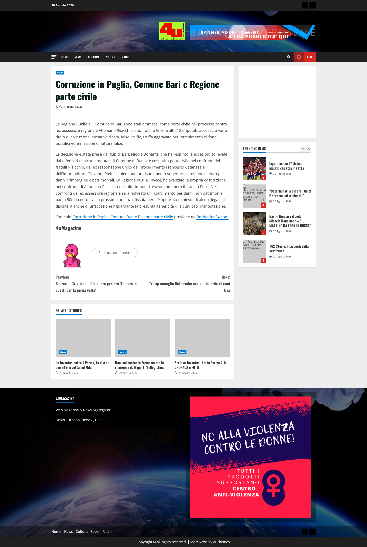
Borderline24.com (212, 216)
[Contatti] (305, 5)
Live (309, 57)
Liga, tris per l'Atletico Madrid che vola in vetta (254, 168)
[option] (277, 170)
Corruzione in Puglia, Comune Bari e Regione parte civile (122, 216)
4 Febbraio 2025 (72, 106)
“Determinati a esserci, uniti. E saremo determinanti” (254, 196)
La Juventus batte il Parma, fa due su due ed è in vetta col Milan (83, 338)
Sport (110, 57)
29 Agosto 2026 (68, 373)
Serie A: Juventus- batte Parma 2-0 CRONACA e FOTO (202, 338)
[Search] (288, 57)
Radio (125, 57)
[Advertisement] (277, 102)
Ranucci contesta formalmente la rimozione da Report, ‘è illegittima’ (142, 338)
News (78, 57)
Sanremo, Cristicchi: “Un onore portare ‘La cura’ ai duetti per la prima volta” (96, 283)
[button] (53, 57)
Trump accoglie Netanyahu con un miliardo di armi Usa (189, 283)
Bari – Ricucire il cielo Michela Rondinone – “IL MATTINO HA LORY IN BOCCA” (254, 223)
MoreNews (198, 542)
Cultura (94, 57)
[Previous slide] (303, 149)
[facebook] (312, 5)
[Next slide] (308, 149)
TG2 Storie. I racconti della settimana (254, 251)
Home (64, 57)
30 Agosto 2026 (282, 174)
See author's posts (114, 252)
